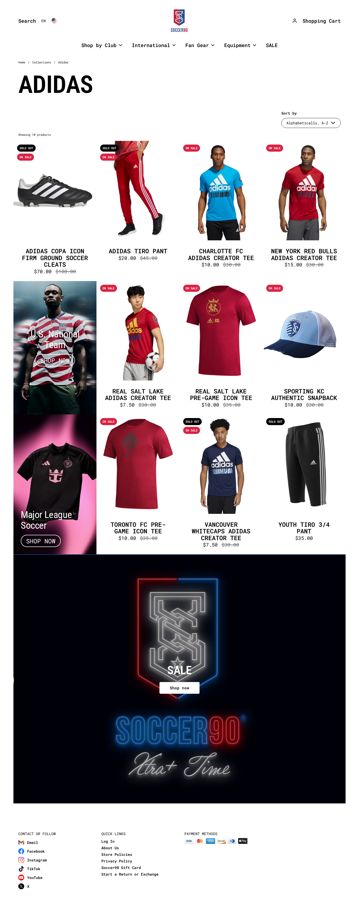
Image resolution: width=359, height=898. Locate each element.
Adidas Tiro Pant (138, 211)
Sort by (289, 113)
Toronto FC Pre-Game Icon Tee (138, 484)
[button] (25, 21)
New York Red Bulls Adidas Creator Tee (304, 211)
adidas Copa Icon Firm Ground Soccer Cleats (54, 211)
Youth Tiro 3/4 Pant (304, 484)
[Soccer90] (179, 21)
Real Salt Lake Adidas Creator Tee (138, 347)
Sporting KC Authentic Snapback (304, 347)
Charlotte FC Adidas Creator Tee (221, 211)
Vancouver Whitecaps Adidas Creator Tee (221, 484)
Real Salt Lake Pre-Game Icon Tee (221, 347)
